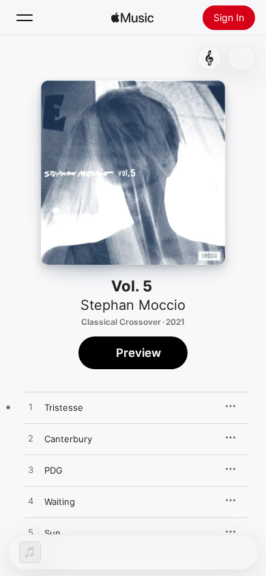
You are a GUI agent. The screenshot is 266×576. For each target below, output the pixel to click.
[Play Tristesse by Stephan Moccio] (30, 407)
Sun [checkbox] (52, 533)
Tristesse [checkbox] (63, 407)
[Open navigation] (25, 18)
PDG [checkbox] (53, 470)
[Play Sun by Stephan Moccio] (30, 533)
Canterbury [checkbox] (68, 438)
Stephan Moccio (133, 305)
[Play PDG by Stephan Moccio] (30, 470)
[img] (132, 18)
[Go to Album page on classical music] (209, 58)
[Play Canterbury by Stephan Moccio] (30, 439)
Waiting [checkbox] (59, 501)
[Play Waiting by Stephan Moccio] (30, 501)
